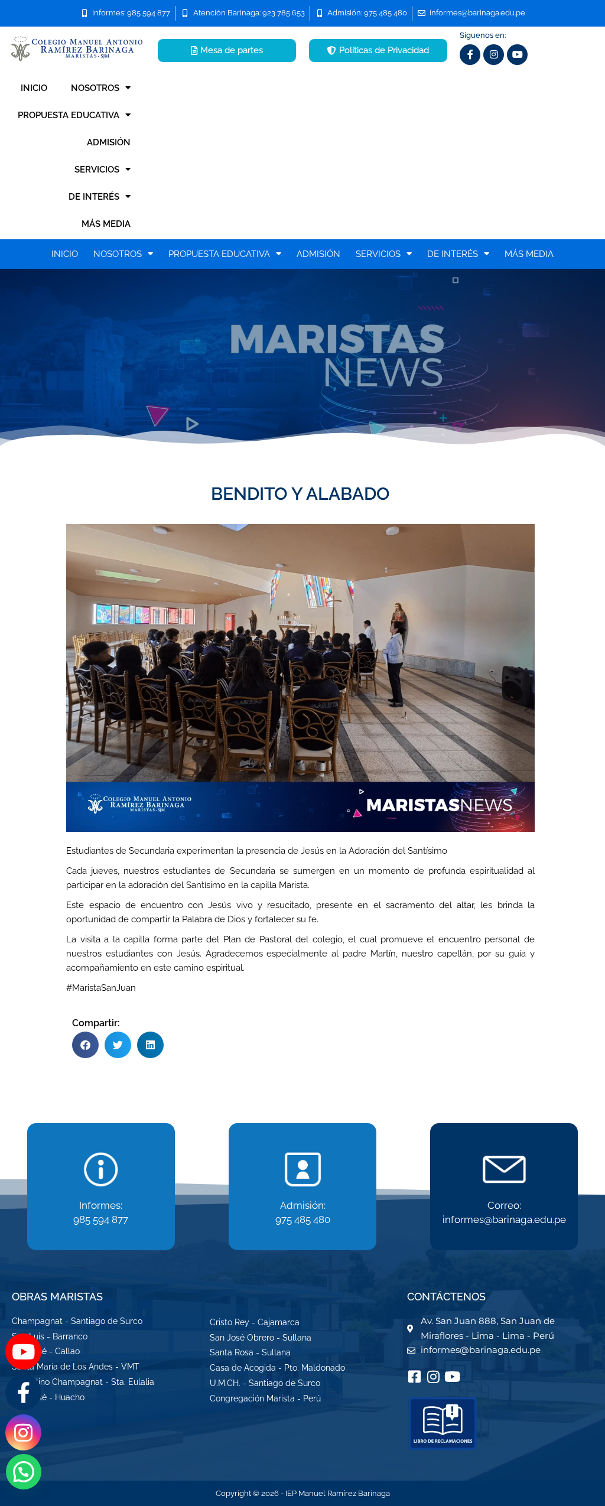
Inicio (34, 88)
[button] (85, 1045)
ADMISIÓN (109, 142)
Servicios (96, 169)
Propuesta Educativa (68, 115)
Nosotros (95, 88)
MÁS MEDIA (106, 224)
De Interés (94, 196)
